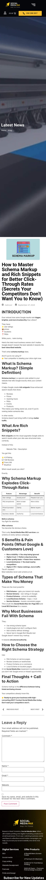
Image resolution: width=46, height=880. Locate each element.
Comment (7, 736)
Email (5, 775)
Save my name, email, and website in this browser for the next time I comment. (20, 798)
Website (5, 785)
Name (5, 766)
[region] (23, 859)
